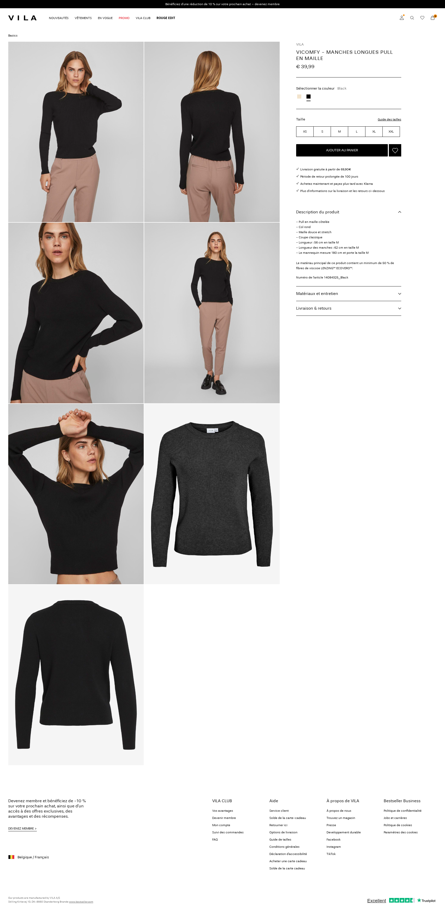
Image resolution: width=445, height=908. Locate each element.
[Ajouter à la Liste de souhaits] (395, 150)
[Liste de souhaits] (422, 18)
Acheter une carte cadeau (288, 861)
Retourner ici (278, 825)
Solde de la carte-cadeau (287, 818)
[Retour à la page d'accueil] (22, 17)
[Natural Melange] (299, 96)
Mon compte (221, 825)
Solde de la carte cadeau (287, 868)
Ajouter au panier (342, 150)
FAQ (215, 839)
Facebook (333, 839)
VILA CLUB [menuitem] (143, 18)
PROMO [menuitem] (124, 18)
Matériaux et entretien (317, 293)
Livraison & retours (313, 308)
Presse (331, 825)
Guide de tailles (280, 839)
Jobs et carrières (395, 818)
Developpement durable (344, 832)
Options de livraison (283, 832)
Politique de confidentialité (403, 811)
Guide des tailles (389, 119)
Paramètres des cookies (401, 832)
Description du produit (317, 211)
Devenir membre (224, 818)
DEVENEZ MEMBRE (21, 828)
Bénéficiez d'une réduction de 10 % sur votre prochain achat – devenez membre (222, 4)
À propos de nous (339, 811)
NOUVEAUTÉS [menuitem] (59, 18)
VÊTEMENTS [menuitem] (83, 18)
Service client (279, 811)
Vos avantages (222, 811)
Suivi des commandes (228, 832)
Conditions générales (284, 847)
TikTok (331, 854)
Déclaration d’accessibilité (288, 854)
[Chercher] (412, 18)
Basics (13, 35)
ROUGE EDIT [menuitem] (166, 18)
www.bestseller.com (81, 901)
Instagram (334, 847)
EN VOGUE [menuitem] (105, 18)
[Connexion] (402, 18)
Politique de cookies (398, 825)
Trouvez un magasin (341, 818)
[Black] (308, 96)
